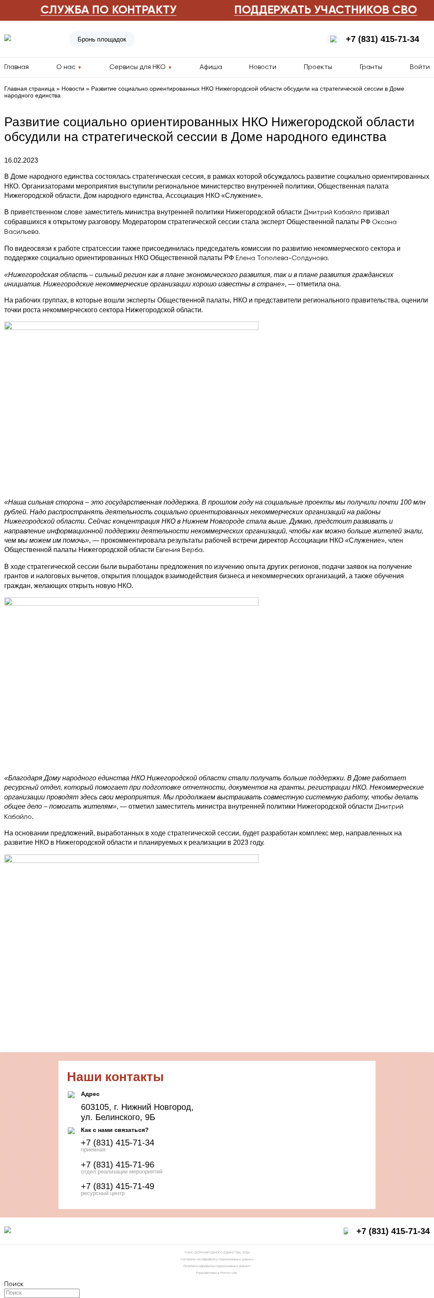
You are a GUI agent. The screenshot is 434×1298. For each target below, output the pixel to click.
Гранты (371, 67)
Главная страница (29, 88)
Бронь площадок (102, 39)
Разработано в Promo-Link (216, 1273)
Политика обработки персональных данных (217, 1266)
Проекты (318, 67)
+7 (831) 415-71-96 (117, 1164)
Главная (16, 67)
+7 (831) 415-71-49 (117, 1186)
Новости (262, 67)
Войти (420, 67)
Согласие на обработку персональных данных (216, 1259)
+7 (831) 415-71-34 (382, 39)
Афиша (211, 67)
